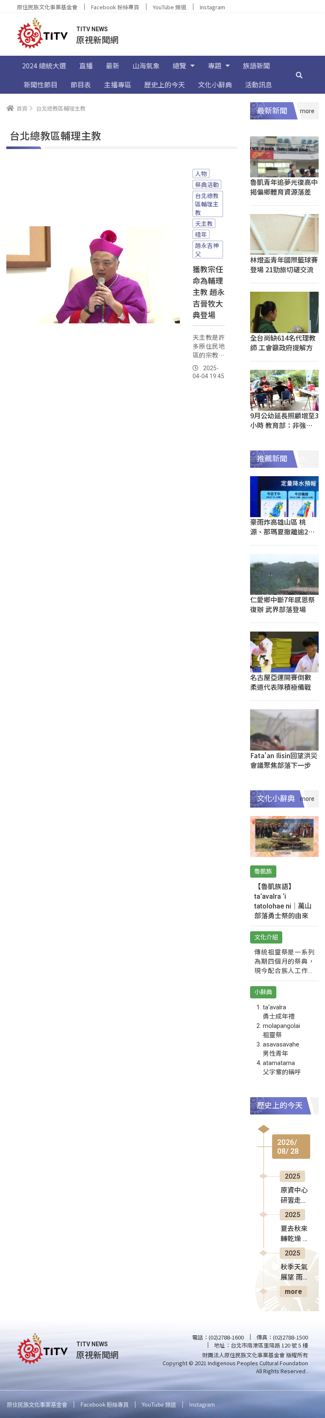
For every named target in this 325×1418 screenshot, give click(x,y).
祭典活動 (207, 184)
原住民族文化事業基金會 (47, 7)
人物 (201, 173)
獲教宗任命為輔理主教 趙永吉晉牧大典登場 (209, 291)
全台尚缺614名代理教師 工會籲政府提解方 (283, 342)
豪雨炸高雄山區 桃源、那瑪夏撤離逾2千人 (282, 531)
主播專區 (117, 84)
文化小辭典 (215, 84)
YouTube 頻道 (169, 7)
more (293, 1292)
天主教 (204, 223)
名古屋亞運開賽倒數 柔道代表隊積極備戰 (280, 682)
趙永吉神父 (207, 249)
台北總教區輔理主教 (207, 204)
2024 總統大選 (44, 65)
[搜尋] (299, 75)
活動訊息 (258, 84)
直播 (86, 65)
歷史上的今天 (164, 84)
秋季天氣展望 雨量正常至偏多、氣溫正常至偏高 (295, 1272)
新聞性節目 (41, 84)
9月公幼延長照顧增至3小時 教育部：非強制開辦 (284, 425)
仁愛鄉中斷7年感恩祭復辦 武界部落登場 (282, 604)
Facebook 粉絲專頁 (115, 7)
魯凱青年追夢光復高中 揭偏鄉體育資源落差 (284, 187)
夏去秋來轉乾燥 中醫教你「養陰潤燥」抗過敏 (295, 1234)
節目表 (81, 84)
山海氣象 (146, 65)
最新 (112, 65)
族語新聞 (256, 65)
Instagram (212, 7)
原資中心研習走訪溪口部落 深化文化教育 (294, 1196)
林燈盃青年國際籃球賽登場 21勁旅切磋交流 (284, 264)
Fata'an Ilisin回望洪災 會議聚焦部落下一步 (283, 760)
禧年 (201, 234)
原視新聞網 (97, 39)
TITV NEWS (92, 29)
